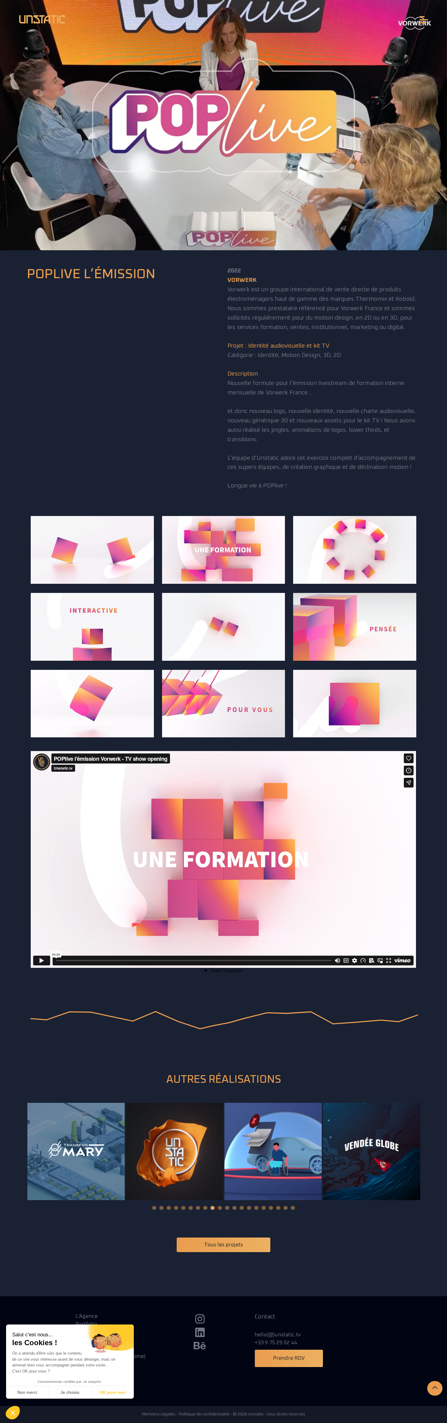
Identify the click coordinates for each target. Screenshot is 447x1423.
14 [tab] (249, 1208)
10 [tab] (220, 1208)
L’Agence (86, 1316)
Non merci (27, 1392)
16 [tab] (264, 1208)
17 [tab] (271, 1208)
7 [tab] (198, 1208)
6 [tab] (191, 1208)
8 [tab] (205, 1208)
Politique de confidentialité (204, 1414)
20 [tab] (293, 1208)
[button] (12, 1412)
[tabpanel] (76, 1151)
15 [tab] (256, 1208)
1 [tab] (154, 1208)
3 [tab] (169, 1208)
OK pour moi (112, 1392)
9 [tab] (212, 1208)
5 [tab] (183, 1208)
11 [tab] (227, 1208)
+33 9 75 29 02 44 (276, 1342)
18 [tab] (278, 1208)
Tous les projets (223, 1245)
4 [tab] (176, 1208)
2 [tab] (161, 1208)
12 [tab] (234, 1208)
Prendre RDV (289, 1358)
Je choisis (70, 1392)
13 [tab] (242, 1208)
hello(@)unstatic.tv (278, 1335)
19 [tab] (285, 1208)
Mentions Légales (158, 1414)
